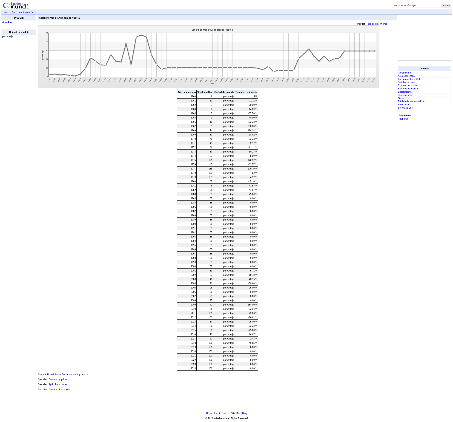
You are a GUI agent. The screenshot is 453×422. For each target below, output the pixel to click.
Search (225, 413)
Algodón (29, 12)
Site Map (235, 413)
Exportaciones (405, 91)
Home (6, 12)
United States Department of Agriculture (67, 374)
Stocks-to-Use (405, 107)
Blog (244, 413)
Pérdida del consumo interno (412, 101)
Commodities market (59, 389)
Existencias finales (407, 85)
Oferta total (403, 98)
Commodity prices (58, 379)
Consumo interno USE (409, 79)
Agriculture (17, 12)
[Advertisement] (16, 94)
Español (403, 118)
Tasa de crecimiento (376, 23)
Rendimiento (404, 72)
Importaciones (405, 95)
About (217, 413)
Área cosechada (406, 76)
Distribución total (406, 82)
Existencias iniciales (408, 88)
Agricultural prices (58, 384)
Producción (403, 104)
